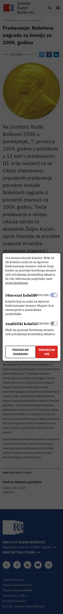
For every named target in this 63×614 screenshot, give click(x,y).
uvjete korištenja (16, 283)
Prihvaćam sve (47, 352)
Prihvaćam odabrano (20, 352)
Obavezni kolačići (21, 295)
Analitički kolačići (21, 323)
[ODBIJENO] (54, 328)
